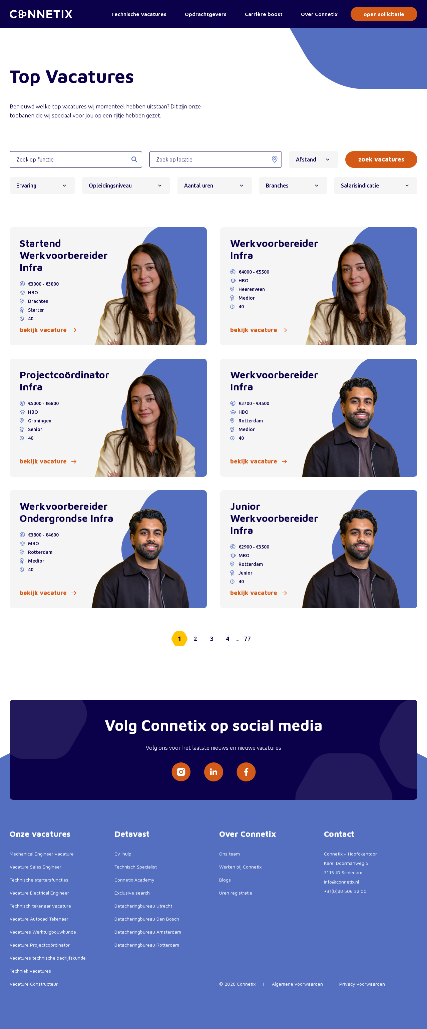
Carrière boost (264, 14)
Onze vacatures (40, 833)
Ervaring (26, 186)
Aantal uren (198, 186)
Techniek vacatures (30, 971)
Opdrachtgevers (206, 14)
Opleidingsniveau (110, 186)
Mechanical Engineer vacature (42, 853)
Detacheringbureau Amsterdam (147, 932)
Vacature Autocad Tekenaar (39, 919)
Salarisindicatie (360, 186)
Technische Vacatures (138, 14)
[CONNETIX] (41, 14)
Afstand (306, 159)
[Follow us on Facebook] (246, 771)
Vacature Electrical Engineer (39, 893)
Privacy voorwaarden (362, 984)
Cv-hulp (122, 853)
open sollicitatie (384, 14)
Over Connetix (319, 14)
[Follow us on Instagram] (180, 771)
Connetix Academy (134, 880)
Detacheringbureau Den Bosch (146, 919)
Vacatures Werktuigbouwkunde (43, 932)
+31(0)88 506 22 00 (345, 891)
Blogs (225, 880)
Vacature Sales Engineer (35, 867)
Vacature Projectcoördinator (40, 945)
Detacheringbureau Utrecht (143, 906)
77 (247, 638)
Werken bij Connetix (240, 867)
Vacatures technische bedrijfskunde (48, 958)
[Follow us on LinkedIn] (213, 771)
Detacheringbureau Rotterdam (146, 945)
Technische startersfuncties (39, 880)
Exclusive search (132, 893)
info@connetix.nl (341, 882)
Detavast (131, 833)
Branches (277, 186)
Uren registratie (235, 893)
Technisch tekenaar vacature (40, 906)
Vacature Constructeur (34, 984)
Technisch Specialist (135, 867)
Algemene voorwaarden (297, 984)
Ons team (229, 853)
